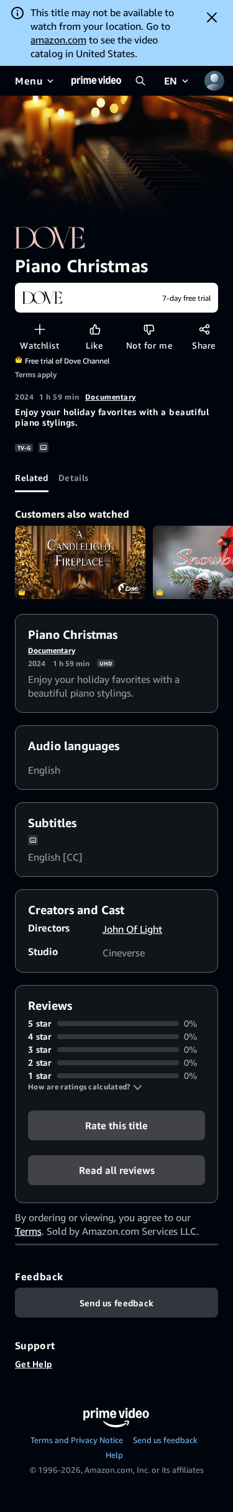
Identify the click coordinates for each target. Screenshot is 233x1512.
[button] (85, 1087)
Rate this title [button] (116, 1125)
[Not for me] (149, 329)
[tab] (31, 477)
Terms (28, 1231)
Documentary (110, 396)
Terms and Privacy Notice (76, 1440)
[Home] (96, 81)
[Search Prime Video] (140, 81)
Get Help (33, 1364)
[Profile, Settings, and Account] (214, 81)
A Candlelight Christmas (80, 562)
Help (114, 1455)
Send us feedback (165, 1440)
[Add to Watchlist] (39, 329)
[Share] (204, 329)
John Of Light (132, 929)
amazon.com (58, 40)
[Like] (95, 329)
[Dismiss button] (211, 17)
